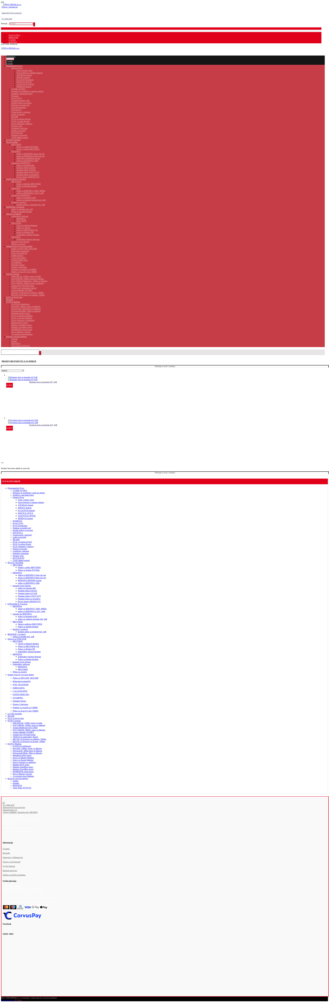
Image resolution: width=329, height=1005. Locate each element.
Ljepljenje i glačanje (21, 551)
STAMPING (18, 698)
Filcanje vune (18, 556)
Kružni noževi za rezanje (23, 530)
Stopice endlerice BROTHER (30, 624)
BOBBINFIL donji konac (23, 772)
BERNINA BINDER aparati (29, 580)
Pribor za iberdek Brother (28, 627)
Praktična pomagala (21, 553)
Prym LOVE (18, 523)
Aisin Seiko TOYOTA (22, 788)
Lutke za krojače (19, 537)
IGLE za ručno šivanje (22, 544)
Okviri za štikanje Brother (28, 644)
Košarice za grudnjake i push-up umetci (29, 493)
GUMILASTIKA (20, 490)
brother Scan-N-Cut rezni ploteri (21, 675)
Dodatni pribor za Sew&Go (29, 599)
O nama (6, 849)
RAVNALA (18, 533)
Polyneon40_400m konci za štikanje (27, 751)
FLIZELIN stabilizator (22, 746)
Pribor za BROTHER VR (28, 646)
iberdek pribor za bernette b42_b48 (32, 632)
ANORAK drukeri (25, 505)
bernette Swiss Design (22, 586)
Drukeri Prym (18, 497)
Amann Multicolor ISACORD (25, 728)
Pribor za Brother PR (26, 649)
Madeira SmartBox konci (23, 767)
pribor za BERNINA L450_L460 (31, 611)
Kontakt (6, 853)
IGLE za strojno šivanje (22, 542)
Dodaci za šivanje (20, 549)
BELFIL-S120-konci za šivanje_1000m (29, 741)
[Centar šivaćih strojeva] (12, 4)
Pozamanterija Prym (16, 488)
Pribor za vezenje (20, 672)
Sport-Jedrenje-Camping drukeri (31, 502)
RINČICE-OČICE (25, 513)
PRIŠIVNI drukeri (25, 518)
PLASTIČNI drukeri (26, 510)
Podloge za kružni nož (22, 528)
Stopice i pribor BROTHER (29, 567)
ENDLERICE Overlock (17, 604)
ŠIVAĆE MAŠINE (15, 563)
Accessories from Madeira (23, 776)
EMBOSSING (19, 688)
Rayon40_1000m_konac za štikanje (27, 748)
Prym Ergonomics (20, 526)
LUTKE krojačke (15, 714)
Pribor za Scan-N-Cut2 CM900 (25, 711)
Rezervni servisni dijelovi (18, 778)
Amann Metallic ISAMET (23, 732)
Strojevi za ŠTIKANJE (17, 639)
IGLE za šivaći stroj (16, 718)
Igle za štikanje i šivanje (22, 774)
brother (16, 781)
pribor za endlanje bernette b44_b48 (32, 619)
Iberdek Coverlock (20, 629)
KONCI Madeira (14, 744)
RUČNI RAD (18, 558)
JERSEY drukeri (24, 508)
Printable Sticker (19, 701)
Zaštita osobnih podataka (14, 875)
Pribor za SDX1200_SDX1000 (25, 678)
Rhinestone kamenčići (22, 681)
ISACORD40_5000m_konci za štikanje (29, 730)
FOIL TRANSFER (21, 684)
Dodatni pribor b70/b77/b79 (29, 596)
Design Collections (20, 704)
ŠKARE (16, 539)
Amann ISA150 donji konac (24, 735)
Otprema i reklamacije (13, 857)
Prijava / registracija (10, 7)
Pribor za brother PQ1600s (29, 570)
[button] (157, 805)
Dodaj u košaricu (18, 377)
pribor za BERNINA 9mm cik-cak (32, 578)
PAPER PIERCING (21, 694)
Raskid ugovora (10, 870)
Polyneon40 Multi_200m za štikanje (27, 753)
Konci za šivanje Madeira (23, 760)
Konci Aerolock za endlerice (24, 762)
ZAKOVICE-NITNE (27, 516)
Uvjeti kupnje (9, 866)
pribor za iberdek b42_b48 (23, 637)
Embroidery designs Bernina (29, 657)
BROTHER (18, 565)
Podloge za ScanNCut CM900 (25, 708)
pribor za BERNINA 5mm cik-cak (32, 575)
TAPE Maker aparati (21, 560)
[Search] (34, 24)
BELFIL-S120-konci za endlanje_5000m (29, 739)
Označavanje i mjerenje (22, 535)
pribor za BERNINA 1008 (28, 583)
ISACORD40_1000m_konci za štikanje (29, 725)
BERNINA (17, 573)
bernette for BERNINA (22, 614)
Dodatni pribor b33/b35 (27, 591)
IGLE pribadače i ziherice (23, 546)
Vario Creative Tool (26, 500)
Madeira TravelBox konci (23, 769)
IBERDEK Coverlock (17, 634)
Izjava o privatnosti (11, 862)
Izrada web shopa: (7, 1000)
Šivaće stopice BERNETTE (29, 601)
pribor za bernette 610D (27, 616)
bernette (16, 783)
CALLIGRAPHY (20, 691)
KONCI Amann (14, 721)
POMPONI (17, 521)
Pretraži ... (5, 23)
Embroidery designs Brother (29, 652)
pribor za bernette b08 (27, 588)
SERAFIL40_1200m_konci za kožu (27, 723)
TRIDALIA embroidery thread (25, 737)
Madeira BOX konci (21, 765)
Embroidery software (21, 664)
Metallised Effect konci (22, 755)
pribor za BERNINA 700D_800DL (32, 609)
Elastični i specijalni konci (23, 495)
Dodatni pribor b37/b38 (27, 593)
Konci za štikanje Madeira (23, 758)
